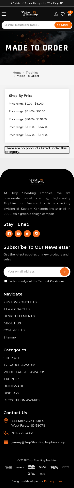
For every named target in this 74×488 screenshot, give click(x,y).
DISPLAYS (12, 393)
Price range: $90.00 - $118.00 (28, 119)
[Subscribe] (64, 271)
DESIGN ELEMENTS (19, 316)
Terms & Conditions (51, 281)
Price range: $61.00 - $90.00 (27, 111)
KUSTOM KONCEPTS (20, 302)
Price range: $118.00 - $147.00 (28, 127)
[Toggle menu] (4, 14)
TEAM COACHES (17, 309)
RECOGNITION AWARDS (22, 400)
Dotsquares (53, 481)
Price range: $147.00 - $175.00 (28, 135)
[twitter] (27, 233)
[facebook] (9, 233)
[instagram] (36, 233)
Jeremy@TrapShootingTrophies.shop (38, 442)
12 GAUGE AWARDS (20, 365)
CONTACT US (14, 330)
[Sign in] (56, 14)
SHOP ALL (12, 358)
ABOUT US (12, 323)
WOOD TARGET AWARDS (24, 372)
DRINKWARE (14, 386)
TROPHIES (12, 379)
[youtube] (18, 233)
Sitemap (10, 337)
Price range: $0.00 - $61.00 (26, 103)
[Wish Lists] (63, 14)
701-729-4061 (22, 433)
